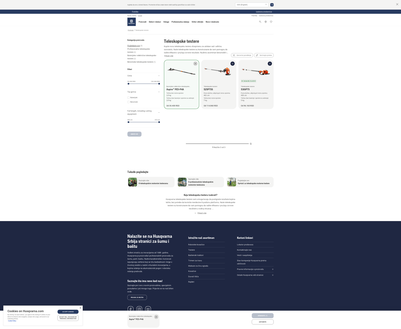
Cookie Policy (12, 321)
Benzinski (134, 102)
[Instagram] (139, 309)
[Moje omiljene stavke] (271, 21)
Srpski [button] (140, 15)
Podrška (254, 15)
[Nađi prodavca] (265, 21)
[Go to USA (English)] (272, 4)
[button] (142, 22)
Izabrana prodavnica (266, 15)
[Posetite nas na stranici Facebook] (130, 309)
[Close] (80, 308)
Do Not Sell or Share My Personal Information (68, 317)
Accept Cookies (68, 312)
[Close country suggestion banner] (397, 4)
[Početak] (131, 22)
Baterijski (134, 98)
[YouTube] (148, 309)
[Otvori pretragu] (260, 21)
